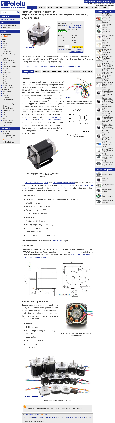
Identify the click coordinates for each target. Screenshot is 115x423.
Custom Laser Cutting (10, 25)
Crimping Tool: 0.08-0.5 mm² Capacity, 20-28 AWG (107, 144)
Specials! (4, 36)
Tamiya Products (8, 110)
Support (41, 417)
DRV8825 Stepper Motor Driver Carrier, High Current (108, 37)
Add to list (79, 50)
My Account (92, 1)
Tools (4, 112)
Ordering (70, 7)
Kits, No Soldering (9, 54)
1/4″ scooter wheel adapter (64, 183)
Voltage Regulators (9, 87)
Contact (25, 419)
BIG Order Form (80, 417)
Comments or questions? (9, 19)
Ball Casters (7, 91)
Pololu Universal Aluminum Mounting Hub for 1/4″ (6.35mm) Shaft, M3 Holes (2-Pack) (107, 76)
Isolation (5, 68)
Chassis (5, 95)
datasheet (57, 241)
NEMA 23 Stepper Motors (70, 66)
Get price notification (76, 52)
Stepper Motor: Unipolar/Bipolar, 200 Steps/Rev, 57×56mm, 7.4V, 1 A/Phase (108, 93)
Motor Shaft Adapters (10, 104)
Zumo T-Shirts (7, 123)
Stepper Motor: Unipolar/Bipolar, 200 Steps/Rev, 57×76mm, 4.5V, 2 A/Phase (108, 127)
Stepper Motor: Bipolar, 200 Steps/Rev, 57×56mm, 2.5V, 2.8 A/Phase (107, 110)
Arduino (5, 58)
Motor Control (7, 72)
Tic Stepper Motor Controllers (49, 120)
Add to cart (77, 47)
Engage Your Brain (9, 136)
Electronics (5, 56)
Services (4, 23)
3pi (4, 41)
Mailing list (6, 131)
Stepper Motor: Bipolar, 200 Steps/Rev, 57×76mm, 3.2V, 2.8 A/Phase (107, 136)
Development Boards (9, 66)
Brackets (6, 93)
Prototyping (6, 77)
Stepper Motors (49, 12)
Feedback (5, 16)
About (89, 417)
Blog (35, 417)
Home (25, 417)
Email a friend (35, 415)
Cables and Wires (8, 60)
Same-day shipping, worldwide (105, 5)
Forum (31, 417)
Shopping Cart (107, 1)
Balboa (5, 43)
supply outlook (78, 25)
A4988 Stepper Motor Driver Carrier (107, 58)
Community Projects (9, 138)
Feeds (45, 415)
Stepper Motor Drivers (106, 190)
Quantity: (61, 46)
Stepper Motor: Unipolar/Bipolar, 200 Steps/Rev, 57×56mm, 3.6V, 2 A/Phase (108, 101)
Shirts (3, 118)
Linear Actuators (8, 100)
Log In (86, 1)
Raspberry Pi (7, 79)
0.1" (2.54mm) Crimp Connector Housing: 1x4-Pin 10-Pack (107, 156)
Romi (4, 47)
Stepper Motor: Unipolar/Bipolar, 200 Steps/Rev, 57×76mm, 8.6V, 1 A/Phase (108, 119)
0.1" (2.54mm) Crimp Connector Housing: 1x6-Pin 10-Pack (107, 163)
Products (4, 31)
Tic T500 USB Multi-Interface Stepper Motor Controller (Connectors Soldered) (107, 18)
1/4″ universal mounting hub (36, 183)
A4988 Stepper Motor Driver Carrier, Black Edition (107, 52)
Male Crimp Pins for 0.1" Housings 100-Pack (107, 150)
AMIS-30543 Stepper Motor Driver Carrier (106, 31)
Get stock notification (76, 27)
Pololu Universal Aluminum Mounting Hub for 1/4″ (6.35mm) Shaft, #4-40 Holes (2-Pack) (108, 66)
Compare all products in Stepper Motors (39, 66)
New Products (6, 34)
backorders (61, 49)
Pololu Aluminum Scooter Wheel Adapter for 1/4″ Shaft (107, 85)
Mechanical (5, 89)
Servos (5, 106)
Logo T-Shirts (7, 125)
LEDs (4, 70)
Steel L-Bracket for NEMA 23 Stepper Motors (108, 25)
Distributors (69, 417)
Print (26, 415)
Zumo (5, 50)
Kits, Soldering (7, 52)
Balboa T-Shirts (8, 120)
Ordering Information (52, 417)
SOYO (65, 25)
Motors (5, 102)
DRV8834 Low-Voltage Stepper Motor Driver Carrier (107, 44)
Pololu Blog (6, 134)
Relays (5, 81)
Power (5, 75)
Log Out (99, 1)
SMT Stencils (7, 27)
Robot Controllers (107, 196)
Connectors (6, 64)
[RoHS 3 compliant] (62, 31)
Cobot (5, 45)
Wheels (5, 116)
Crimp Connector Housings (107, 201)
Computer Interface (9, 62)
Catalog (32, 7)
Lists (62, 417)
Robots (3, 39)
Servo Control (7, 85)
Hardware (6, 98)
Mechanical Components (31, 12)
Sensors (5, 83)
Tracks (5, 114)
